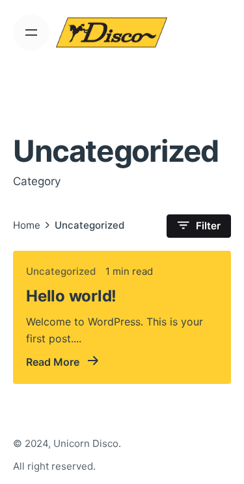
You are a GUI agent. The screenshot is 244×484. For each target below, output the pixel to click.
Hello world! (71, 296)
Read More (54, 361)
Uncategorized (61, 271)
